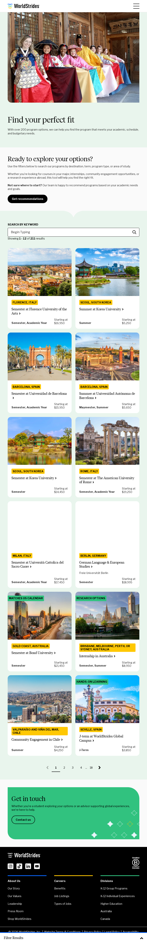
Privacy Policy (92, 931)
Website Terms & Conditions (62, 931)
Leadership (15, 903)
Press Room (16, 911)
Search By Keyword (23, 224)
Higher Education (111, 903)
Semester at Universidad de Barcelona (39, 393)
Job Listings (61, 896)
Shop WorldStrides (19, 918)
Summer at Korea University (100, 309)
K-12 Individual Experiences (117, 896)
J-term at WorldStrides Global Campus (101, 738)
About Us (14, 881)
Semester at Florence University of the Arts (39, 311)
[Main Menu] (136, 6)
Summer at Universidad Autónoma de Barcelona (107, 395)
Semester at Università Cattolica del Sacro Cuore (37, 564)
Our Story (14, 888)
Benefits (59, 888)
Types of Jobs (62, 903)
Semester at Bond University (32, 653)
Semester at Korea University (32, 478)
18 (93, 769)
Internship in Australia (96, 656)
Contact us (23, 819)
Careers (59, 881)
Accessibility (131, 931)
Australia (106, 911)
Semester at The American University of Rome (106, 480)
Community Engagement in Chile (35, 739)
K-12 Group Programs (113, 888)
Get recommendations (27, 198)
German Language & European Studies (101, 564)
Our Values (14, 896)
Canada (105, 918)
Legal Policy (112, 931)
